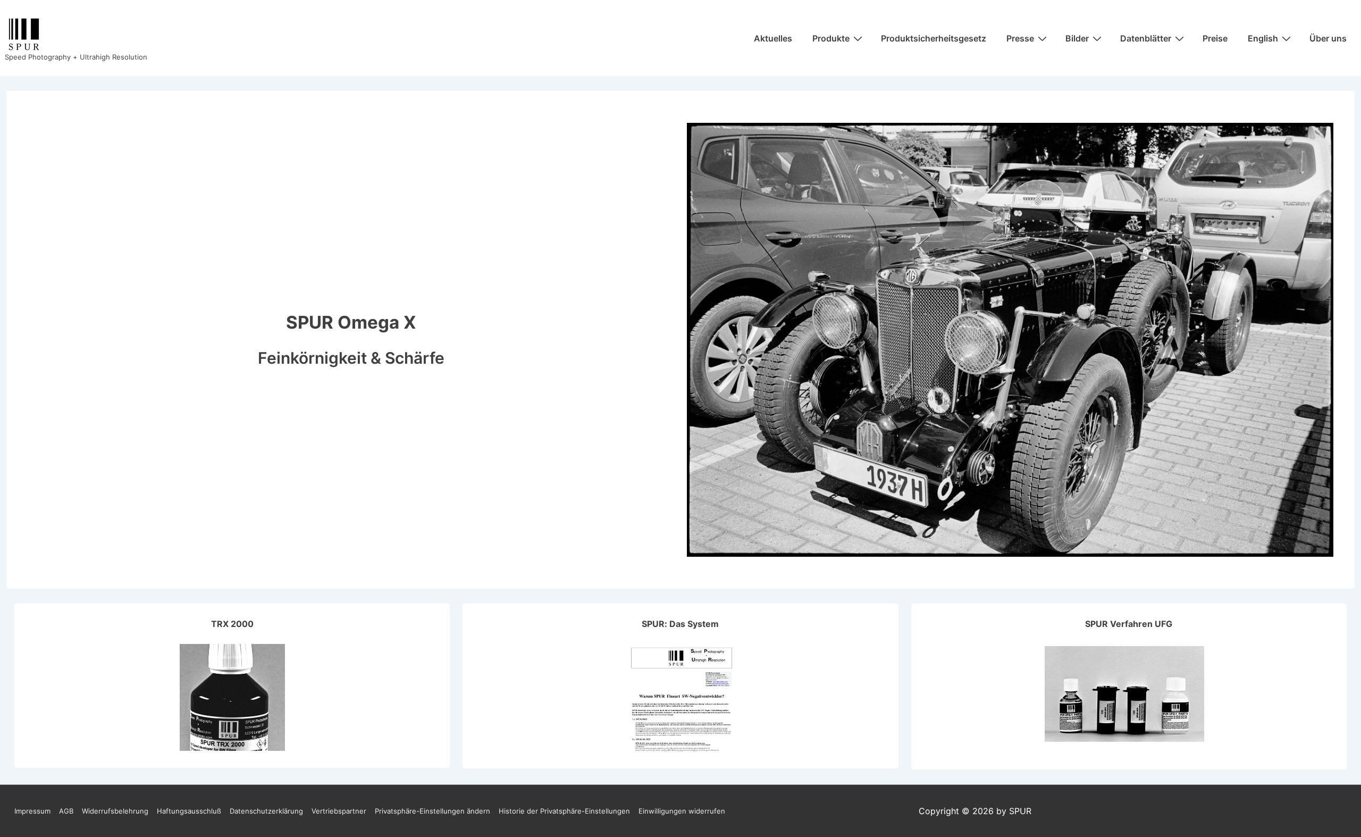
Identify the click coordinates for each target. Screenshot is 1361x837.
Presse (1020, 38)
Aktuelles (773, 38)
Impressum (32, 811)
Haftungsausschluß (189, 811)
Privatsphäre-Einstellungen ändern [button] (432, 811)
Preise (1215, 38)
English (1263, 38)
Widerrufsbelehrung (115, 811)
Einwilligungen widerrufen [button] (682, 811)
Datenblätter (1145, 38)
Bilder (1077, 38)
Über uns (1328, 38)
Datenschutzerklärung (266, 811)
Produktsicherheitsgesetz (933, 38)
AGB (66, 811)
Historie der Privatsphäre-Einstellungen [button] (564, 811)
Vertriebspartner (339, 811)
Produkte (831, 38)
